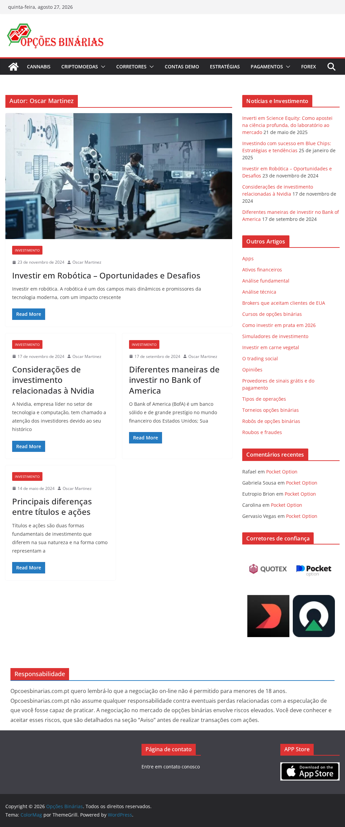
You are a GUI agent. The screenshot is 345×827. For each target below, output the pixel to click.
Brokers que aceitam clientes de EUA (283, 303)
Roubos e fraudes (262, 432)
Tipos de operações (264, 399)
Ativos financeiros (262, 269)
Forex (308, 66)
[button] (101, 66)
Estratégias (225, 66)
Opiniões (252, 369)
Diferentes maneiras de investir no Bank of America (174, 380)
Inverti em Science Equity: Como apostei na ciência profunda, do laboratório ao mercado (287, 125)
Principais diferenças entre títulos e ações (52, 506)
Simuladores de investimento (275, 336)
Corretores (131, 66)
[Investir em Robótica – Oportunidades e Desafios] (118, 176)
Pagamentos (267, 66)
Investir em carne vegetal (270, 347)
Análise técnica (259, 292)
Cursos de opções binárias (272, 314)
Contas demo (182, 66)
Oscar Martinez (86, 262)
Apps (248, 258)
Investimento (27, 250)
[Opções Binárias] (13, 67)
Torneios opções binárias (270, 410)
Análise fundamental (265, 280)
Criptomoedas (79, 66)
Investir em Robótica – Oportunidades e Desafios (106, 275)
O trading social (260, 358)
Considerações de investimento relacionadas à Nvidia (53, 380)
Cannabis (39, 66)
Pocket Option (281, 471)
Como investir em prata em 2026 (279, 325)
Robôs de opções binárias (271, 421)
